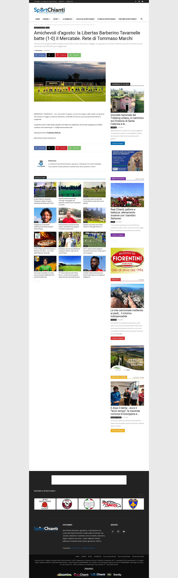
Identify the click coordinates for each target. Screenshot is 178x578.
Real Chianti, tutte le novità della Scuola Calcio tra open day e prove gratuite (93, 201)
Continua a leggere (117, 143)
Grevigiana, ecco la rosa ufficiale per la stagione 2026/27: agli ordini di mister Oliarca (69, 251)
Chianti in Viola (139, 179)
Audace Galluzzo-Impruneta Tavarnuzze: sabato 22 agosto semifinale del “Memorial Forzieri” (44, 201)
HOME (37, 19)
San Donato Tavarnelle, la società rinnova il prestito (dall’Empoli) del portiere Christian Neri (44, 275)
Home (36, 25)
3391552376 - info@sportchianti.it (83, 548)
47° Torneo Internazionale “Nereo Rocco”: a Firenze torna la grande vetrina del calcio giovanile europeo (69, 275)
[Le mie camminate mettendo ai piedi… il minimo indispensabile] (127, 296)
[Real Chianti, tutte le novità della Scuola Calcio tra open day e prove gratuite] (94, 189)
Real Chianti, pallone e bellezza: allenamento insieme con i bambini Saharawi (123, 214)
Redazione (39, 50)
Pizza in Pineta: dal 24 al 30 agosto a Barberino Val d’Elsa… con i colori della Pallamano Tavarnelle (44, 251)
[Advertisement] (106, 10)
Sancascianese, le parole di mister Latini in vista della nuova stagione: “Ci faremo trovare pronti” (69, 227)
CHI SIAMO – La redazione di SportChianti (45, 1)
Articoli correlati (40, 178)
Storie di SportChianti (106, 19)
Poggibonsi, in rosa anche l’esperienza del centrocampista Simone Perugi (43, 227)
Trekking (113, 127)
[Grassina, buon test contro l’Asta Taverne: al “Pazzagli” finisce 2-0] (94, 215)
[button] (141, 19)
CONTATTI (61, 1)
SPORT (55, 19)
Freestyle (141, 280)
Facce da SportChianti (85, 19)
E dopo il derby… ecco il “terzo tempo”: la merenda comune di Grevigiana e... (125, 410)
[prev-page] (35, 281)
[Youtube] (142, 1)
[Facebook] (135, 1)
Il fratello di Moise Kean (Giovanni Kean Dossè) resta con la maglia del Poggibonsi (94, 275)
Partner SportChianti (128, 19)
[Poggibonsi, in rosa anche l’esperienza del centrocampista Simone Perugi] (45, 215)
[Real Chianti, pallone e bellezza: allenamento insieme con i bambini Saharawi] (127, 195)
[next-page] (38, 281)
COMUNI (46, 19)
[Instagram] (139, 1)
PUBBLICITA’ (69, 1)
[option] (45, 505)
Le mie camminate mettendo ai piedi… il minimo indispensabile (127, 313)
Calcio (41, 25)
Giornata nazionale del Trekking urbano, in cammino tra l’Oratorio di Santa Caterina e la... (127, 119)
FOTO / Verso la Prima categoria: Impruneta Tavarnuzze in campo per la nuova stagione (94, 251)
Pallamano (37, 246)
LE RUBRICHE (67, 19)
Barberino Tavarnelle (39, 27)
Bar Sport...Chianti (139, 377)
